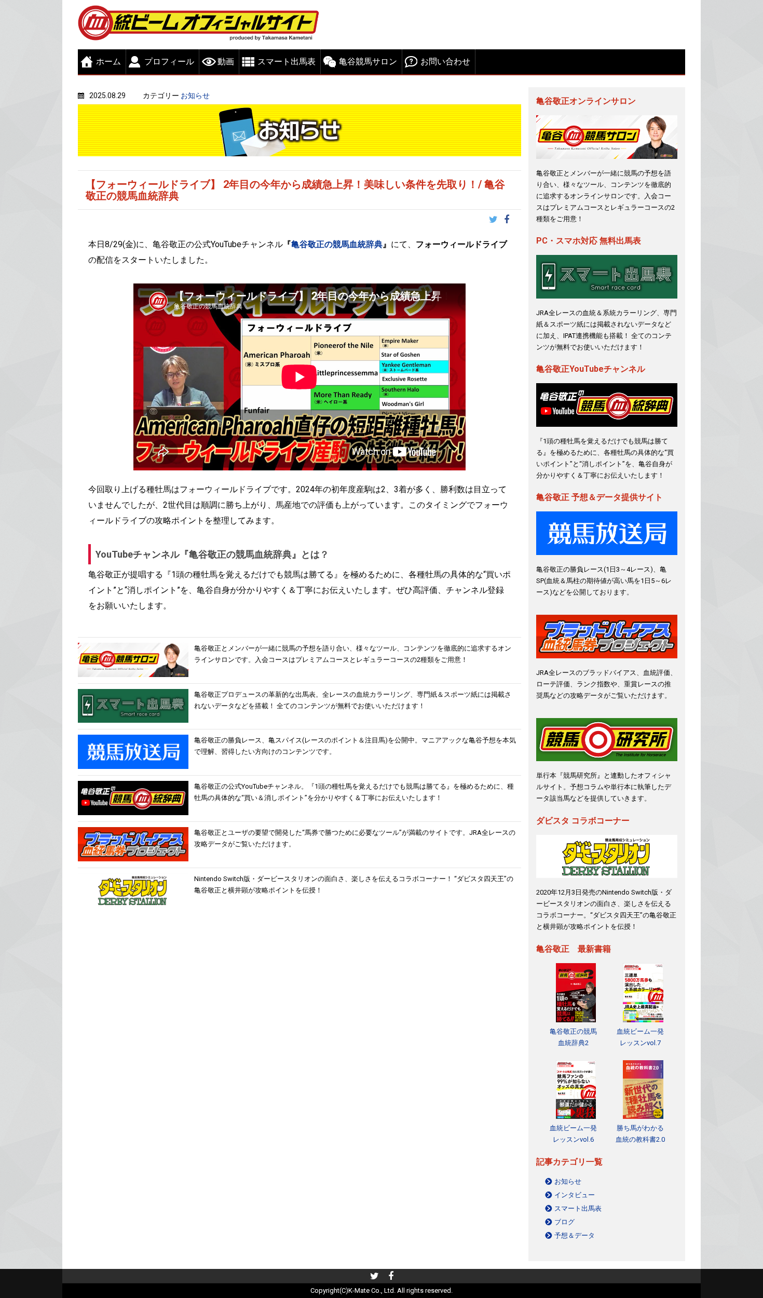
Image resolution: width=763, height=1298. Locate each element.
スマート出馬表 (286, 61)
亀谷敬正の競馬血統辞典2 (573, 1037)
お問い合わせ (445, 61)
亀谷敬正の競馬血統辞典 (337, 244)
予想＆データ (574, 1235)
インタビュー (574, 1195)
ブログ (564, 1222)
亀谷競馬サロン (368, 61)
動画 (225, 61)
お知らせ (195, 95)
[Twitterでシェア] (496, 220)
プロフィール (169, 61)
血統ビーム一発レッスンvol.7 (640, 1037)
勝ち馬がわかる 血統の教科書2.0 (640, 1133)
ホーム (108, 61)
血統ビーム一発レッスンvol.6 (573, 1133)
